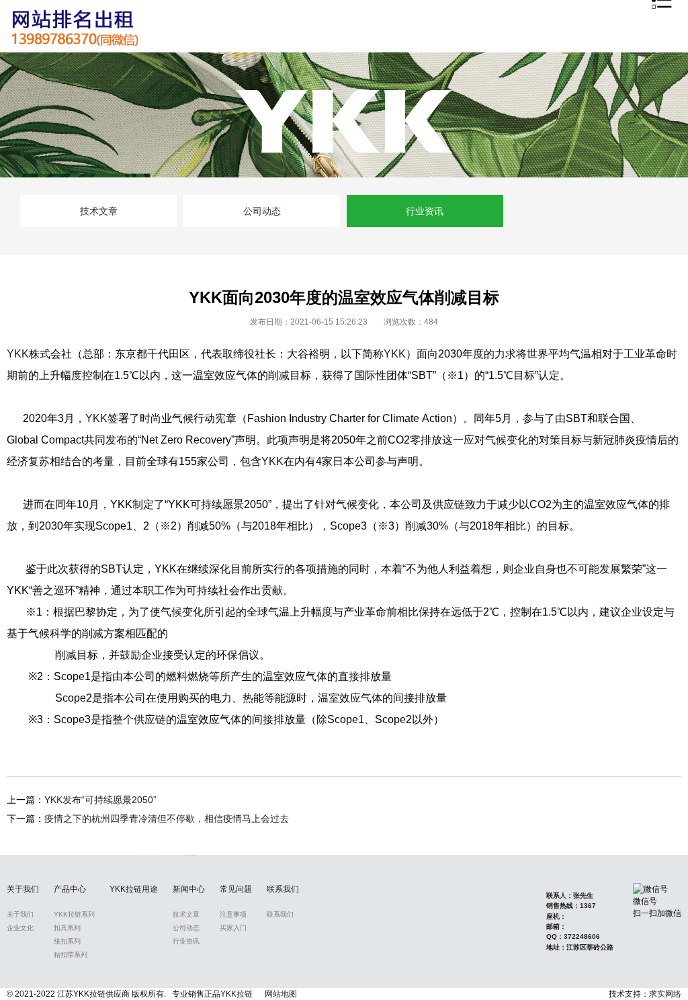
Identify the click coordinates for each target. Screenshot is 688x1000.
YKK (18, 354)
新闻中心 (189, 889)
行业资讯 (424, 211)
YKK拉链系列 (74, 914)
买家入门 (233, 927)
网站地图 (281, 994)
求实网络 (665, 994)
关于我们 (23, 889)
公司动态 (262, 211)
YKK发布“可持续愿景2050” (100, 799)
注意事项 (233, 914)
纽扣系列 (67, 941)
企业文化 (20, 927)
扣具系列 (67, 927)
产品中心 (70, 889)
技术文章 (99, 211)
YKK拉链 (236, 994)
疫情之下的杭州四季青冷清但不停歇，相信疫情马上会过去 (166, 818)
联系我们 (283, 889)
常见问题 (236, 889)
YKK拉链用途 (134, 889)
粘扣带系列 (70, 954)
